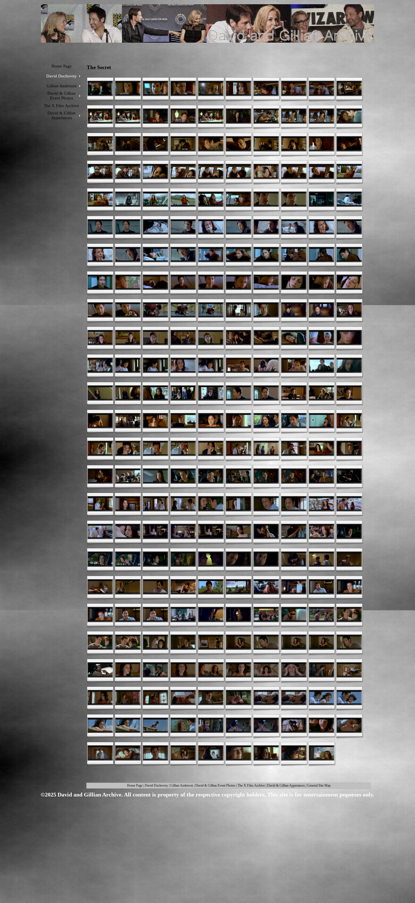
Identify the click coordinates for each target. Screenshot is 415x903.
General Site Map (319, 785)
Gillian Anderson (181, 785)
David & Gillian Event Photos (215, 785)
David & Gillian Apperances (286, 785)
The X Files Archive (251, 785)
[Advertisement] (205, 843)
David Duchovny (156, 785)
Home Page (135, 785)
